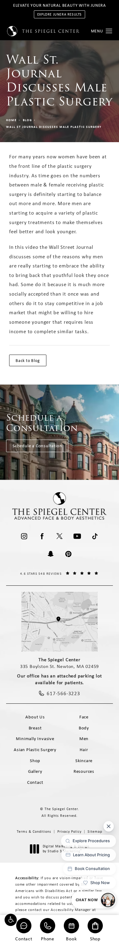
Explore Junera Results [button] (59, 14)
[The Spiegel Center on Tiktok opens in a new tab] (95, 536)
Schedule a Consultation (37, 446)
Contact (23, 938)
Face (83, 717)
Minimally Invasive (35, 739)
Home (11, 120)
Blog (27, 120)
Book (71, 938)
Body (84, 728)
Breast (35, 728)
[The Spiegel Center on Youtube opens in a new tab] (77, 536)
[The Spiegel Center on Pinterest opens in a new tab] (68, 554)
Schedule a (42, 422)
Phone (47, 938)
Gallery (35, 771)
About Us (35, 717)
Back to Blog (28, 360)
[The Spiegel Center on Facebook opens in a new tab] (41, 536)
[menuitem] (24, 536)
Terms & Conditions (34, 831)
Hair (84, 750)
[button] (11, 920)
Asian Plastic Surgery (35, 750)
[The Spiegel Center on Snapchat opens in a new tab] (50, 554)
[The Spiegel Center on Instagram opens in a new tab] (24, 536)
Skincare (83, 761)
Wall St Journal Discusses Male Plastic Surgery (54, 127)
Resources (84, 771)
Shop (95, 938)
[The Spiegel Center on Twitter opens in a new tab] (59, 536)
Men (83, 739)
